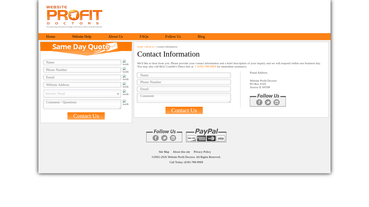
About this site (181, 151)
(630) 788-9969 (193, 162)
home (140, 46)
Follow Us (173, 36)
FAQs (144, 36)
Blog (201, 36)
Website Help (81, 36)
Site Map (164, 151)
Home (50, 36)
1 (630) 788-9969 (206, 66)
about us (149, 46)
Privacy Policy (202, 151)
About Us (115, 36)
